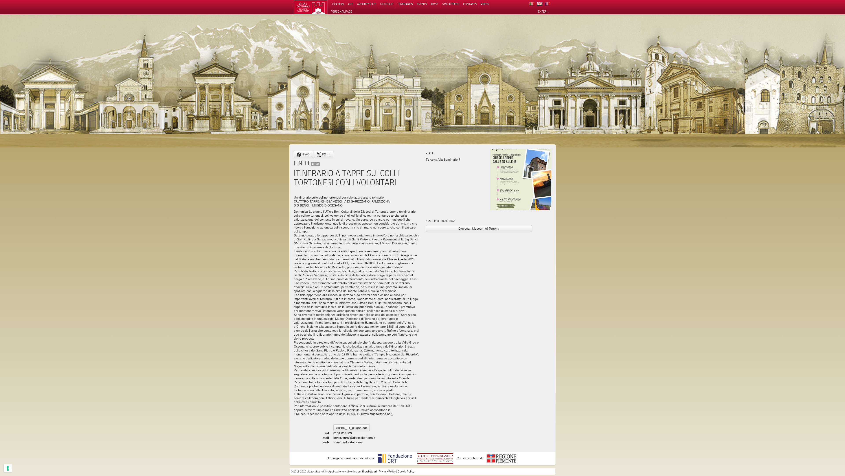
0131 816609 (342, 433)
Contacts (470, 4)
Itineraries (405, 4)
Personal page (341, 11)
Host (434, 4)
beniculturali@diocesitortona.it (354, 437)
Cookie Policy (406, 471)
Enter (542, 11)
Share (305, 154)
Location (337, 4)
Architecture (366, 4)
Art (350, 4)
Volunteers (450, 4)
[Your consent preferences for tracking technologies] (8, 468)
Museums (386, 4)
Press (485, 4)
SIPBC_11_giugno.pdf (351, 428)
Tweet (326, 154)
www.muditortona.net (348, 442)
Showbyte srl (369, 471)
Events (422, 4)
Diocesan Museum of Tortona (478, 228)
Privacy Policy (387, 471)
